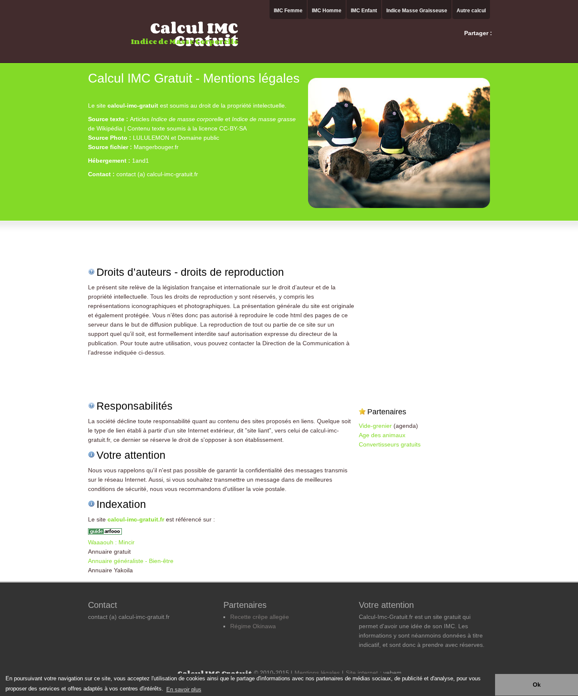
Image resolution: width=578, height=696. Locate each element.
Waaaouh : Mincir (111, 542)
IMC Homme (326, 11)
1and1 (140, 160)
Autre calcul (471, 11)
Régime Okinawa (253, 626)
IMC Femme (288, 11)
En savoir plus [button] (183, 689)
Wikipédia (109, 128)
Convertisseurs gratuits (390, 444)
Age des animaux (382, 435)
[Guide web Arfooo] (105, 533)
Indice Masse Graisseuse (416, 11)
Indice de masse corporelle (187, 119)
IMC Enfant (364, 11)
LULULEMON (151, 137)
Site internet (362, 672)
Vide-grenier (375, 425)
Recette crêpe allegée (259, 616)
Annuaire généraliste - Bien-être (130, 560)
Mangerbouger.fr (156, 147)
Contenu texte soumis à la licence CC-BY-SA (187, 128)
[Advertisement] (187, 93)
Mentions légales (317, 672)
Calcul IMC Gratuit (194, 33)
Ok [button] (537, 684)
